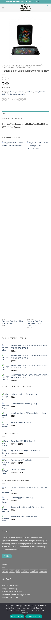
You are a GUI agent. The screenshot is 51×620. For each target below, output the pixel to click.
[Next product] (4, 78)
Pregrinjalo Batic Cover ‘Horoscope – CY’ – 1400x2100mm (35, 323)
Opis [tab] (3, 113)
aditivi (12, 571)
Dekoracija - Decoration (17, 92)
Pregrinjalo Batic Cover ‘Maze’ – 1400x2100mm (12, 322)
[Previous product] (8, 78)
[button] (3, 7)
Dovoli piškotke (17, 616)
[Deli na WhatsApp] (4, 100)
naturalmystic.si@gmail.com (18, 595)
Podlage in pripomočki (33, 65)
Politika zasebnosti (34, 616)
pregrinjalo (34, 571)
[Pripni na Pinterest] (21, 100)
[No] (47, 612)
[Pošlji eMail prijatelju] (17, 100)
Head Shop (15, 65)
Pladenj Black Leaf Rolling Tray (16, 67)
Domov (5, 65)
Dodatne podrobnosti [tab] (12, 118)
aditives (5, 571)
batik (18, 571)
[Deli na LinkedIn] (25, 100)
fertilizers (25, 571)
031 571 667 (42, 1)
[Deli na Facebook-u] (8, 100)
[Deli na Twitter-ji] (12, 100)
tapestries (43, 571)
